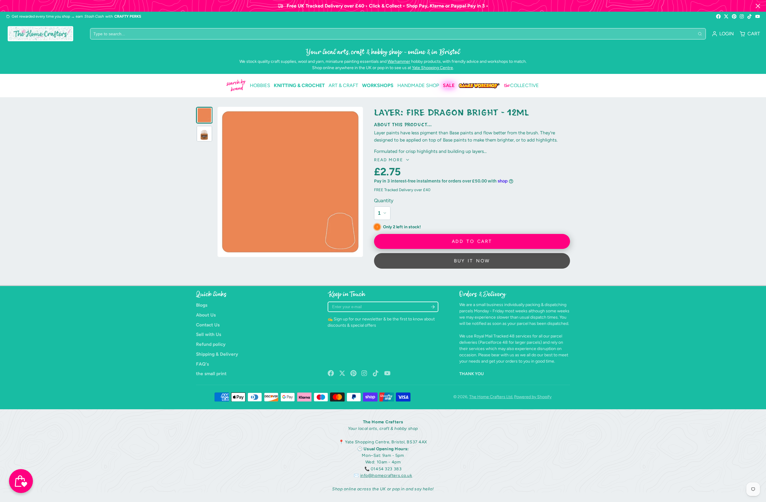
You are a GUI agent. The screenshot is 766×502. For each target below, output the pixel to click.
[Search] (699, 33)
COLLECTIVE (521, 85)
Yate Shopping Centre (432, 67)
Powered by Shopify (532, 396)
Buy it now (472, 261)
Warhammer (398, 61)
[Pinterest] (734, 16)
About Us (206, 315)
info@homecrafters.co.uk (386, 475)
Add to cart (472, 241)
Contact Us (208, 325)
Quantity (383, 200)
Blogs (201, 305)
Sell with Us (208, 334)
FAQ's (202, 364)
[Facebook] (718, 16)
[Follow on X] (726, 16)
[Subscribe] (432, 307)
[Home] (40, 33)
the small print (211, 373)
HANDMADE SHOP (418, 85)
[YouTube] (757, 16)
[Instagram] (742, 16)
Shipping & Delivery (217, 354)
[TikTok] (749, 16)
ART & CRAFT (343, 85)
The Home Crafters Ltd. (491, 396)
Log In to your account (723, 34)
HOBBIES (260, 85)
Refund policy (211, 344)
